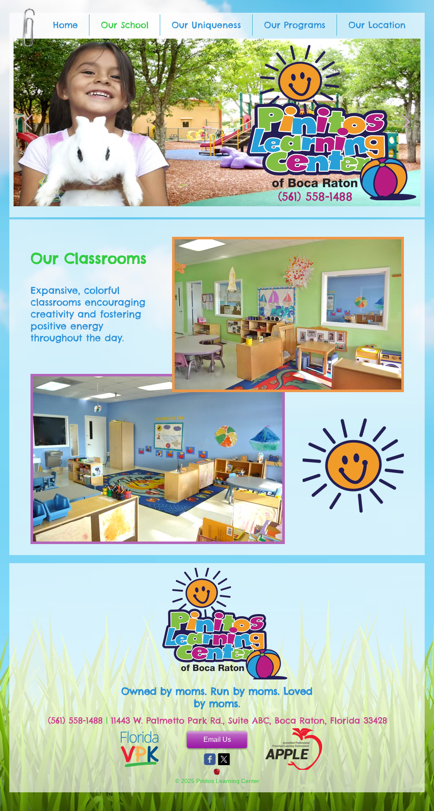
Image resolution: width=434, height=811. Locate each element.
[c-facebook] (210, 759)
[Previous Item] (28, 122)
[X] (224, 759)
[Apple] (217, 771)
